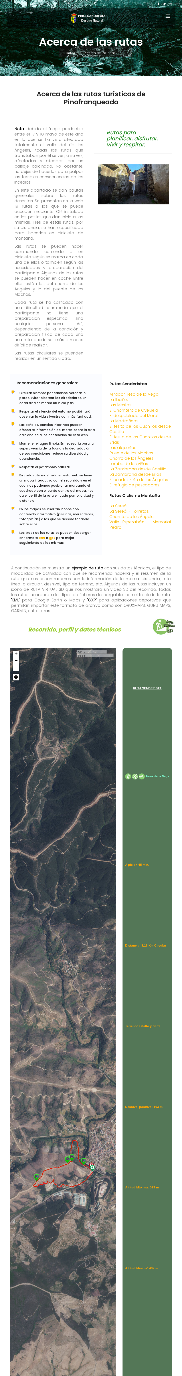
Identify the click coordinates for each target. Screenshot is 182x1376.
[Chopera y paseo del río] (83, 1161)
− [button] (16, 660)
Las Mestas (120, 405)
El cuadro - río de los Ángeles (138, 479)
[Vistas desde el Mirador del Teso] (72, 1157)
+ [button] (16, 654)
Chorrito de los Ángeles (132, 516)
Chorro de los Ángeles (131, 458)
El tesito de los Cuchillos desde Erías (140, 439)
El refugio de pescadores (134, 485)
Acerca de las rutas (100, 53)
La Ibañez (119, 399)
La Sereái (118, 506)
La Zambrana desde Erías (135, 474)
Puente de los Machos (131, 453)
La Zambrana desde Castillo (137, 469)
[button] (16, 667)
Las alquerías (122, 447)
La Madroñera (123, 421)
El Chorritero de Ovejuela (133, 410)
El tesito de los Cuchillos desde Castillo (140, 428)
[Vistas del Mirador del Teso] (67, 1160)
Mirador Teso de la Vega (134, 394)
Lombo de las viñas (128, 463)
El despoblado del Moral (133, 415)
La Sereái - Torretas (129, 511)
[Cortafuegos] (36, 1177)
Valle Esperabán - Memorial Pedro (140, 524)
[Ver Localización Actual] (16, 677)
